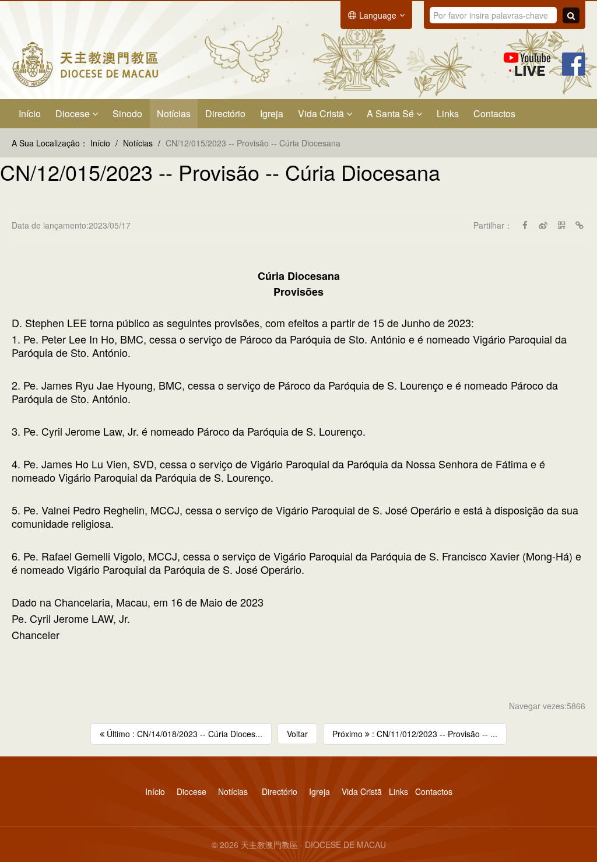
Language (377, 15)
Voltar (297, 734)
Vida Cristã (322, 113)
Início (30, 113)
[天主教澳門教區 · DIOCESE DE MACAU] (85, 63)
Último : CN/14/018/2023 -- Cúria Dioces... (183, 734)
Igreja (271, 113)
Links (448, 113)
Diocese (73, 113)
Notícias (174, 113)
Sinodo (127, 113)
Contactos (494, 113)
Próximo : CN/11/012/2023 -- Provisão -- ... (414, 734)
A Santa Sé (391, 113)
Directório (225, 113)
